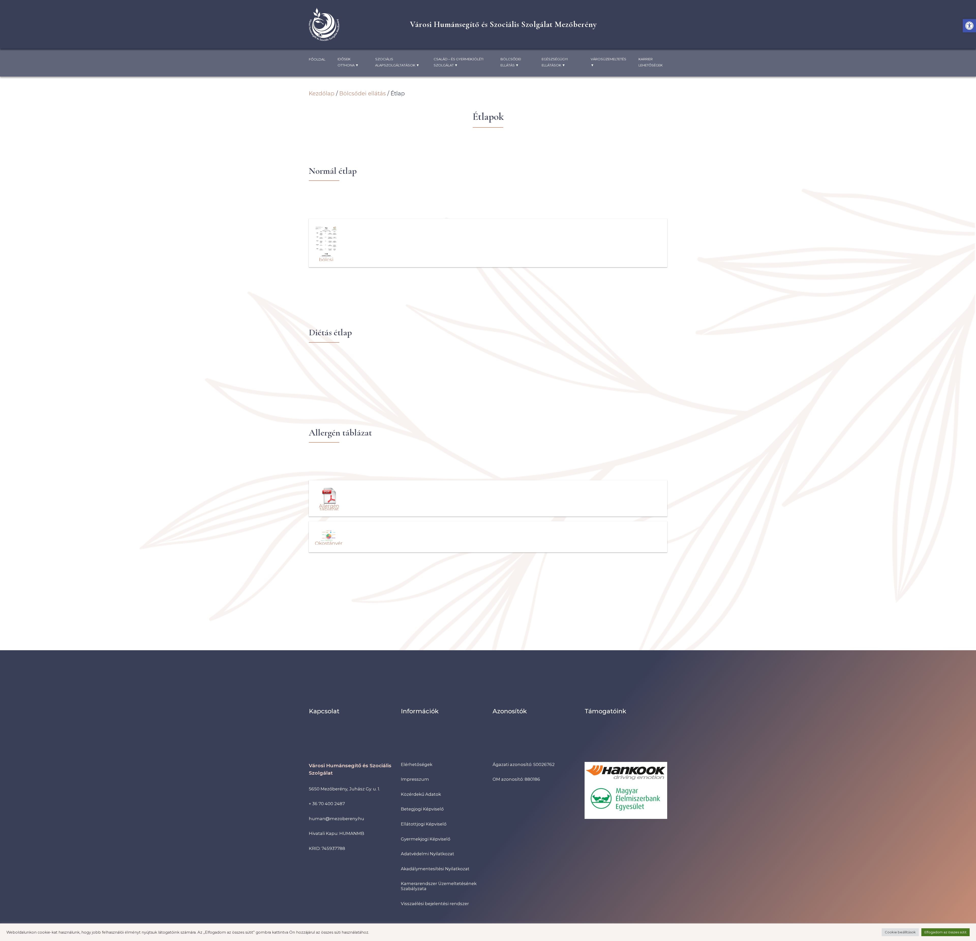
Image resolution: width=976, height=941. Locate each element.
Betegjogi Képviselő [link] (422, 809)
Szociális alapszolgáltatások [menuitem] (397, 62)
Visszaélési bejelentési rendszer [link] (435, 903)
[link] (969, 25)
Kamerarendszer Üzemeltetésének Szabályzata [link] (439, 886)
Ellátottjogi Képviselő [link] (424, 824)
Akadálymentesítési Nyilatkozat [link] (435, 868)
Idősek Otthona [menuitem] (348, 62)
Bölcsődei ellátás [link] (362, 93)
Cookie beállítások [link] (900, 932)
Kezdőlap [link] (321, 93)
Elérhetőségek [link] (416, 764)
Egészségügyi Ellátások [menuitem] (555, 62)
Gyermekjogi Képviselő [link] (425, 839)
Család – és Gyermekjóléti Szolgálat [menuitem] (458, 62)
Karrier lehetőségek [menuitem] (650, 62)
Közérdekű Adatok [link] (421, 794)
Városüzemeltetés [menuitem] (608, 62)
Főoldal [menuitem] (317, 59)
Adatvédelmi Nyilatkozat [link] (427, 853)
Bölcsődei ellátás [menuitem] (510, 62)
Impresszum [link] (415, 779)
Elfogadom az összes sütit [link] (945, 932)
